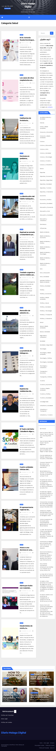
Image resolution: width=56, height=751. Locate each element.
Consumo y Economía (46, 132)
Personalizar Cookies (39, 745)
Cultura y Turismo (45, 161)
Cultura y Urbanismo (46, 164)
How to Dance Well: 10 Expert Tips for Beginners (46, 442)
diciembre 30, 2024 (26, 161)
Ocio (41, 269)
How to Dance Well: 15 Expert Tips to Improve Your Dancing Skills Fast (41, 678)
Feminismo (43, 224)
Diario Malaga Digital (13, 732)
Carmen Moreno (45, 699)
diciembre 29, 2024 (26, 201)
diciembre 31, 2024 (26, 123)
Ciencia (42, 122)
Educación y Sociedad (46, 215)
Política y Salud (44, 303)
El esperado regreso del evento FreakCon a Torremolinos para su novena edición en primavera (46, 495)
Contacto (52, 742)
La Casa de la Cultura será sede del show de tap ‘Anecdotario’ (46, 575)
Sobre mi (52, 747)
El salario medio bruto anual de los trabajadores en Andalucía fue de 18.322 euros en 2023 (46, 598)
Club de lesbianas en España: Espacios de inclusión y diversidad (46, 457)
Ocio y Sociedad (44, 276)
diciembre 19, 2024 (26, 434)
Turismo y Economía (46, 384)
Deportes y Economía (46, 176)
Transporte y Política (46, 377)
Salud (21, 34)
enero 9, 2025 (25, 42)
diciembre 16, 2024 (26, 590)
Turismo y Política (45, 394)
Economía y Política (45, 199)
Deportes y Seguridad (46, 180)
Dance (42, 168)
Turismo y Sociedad (45, 398)
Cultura (42, 141)
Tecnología (43, 349)
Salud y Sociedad (45, 331)
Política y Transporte (46, 314)
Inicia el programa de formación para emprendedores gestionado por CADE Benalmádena (46, 523)
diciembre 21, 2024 (26, 355)
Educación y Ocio (45, 211)
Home (41, 742)
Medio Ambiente (44, 232)
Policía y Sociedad (45, 286)
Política (42, 289)
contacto (50, 107)
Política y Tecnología (46, 310)
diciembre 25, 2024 (26, 277)
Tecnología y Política (46, 358)
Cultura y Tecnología (46, 157)
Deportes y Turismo (45, 188)
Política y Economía (45, 293)
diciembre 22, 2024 (26, 315)
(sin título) (43, 428)
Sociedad (42, 341)
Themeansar (4, 746)
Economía (43, 195)
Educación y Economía (46, 207)
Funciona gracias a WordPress (8, 744)
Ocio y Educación (45, 272)
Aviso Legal (4, 718)
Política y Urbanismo (46, 318)
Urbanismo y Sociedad (46, 405)
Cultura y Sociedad (45, 153)
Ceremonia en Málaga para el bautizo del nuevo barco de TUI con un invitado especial (46, 545)
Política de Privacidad (7, 715)
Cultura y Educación (46, 145)
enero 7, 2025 (25, 83)
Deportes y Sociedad (46, 184)
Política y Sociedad (45, 307)
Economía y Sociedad (46, 203)
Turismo (42, 380)
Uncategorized (44, 401)
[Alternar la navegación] (29, 17)
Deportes (42, 172)
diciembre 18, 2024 (26, 512)
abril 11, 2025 (35, 699)
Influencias (43, 228)
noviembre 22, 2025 (10, 681)
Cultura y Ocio (44, 149)
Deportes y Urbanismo (46, 191)
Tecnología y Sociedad (46, 362)
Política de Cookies (6, 722)
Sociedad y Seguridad (46, 345)
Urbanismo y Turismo (46, 415)
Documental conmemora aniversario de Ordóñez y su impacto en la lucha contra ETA (46, 567)
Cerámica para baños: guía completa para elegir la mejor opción (46, 450)
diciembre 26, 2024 (26, 237)
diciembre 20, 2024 (26, 393)
